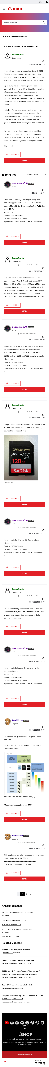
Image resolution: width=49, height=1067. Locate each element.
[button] (45, 3)
